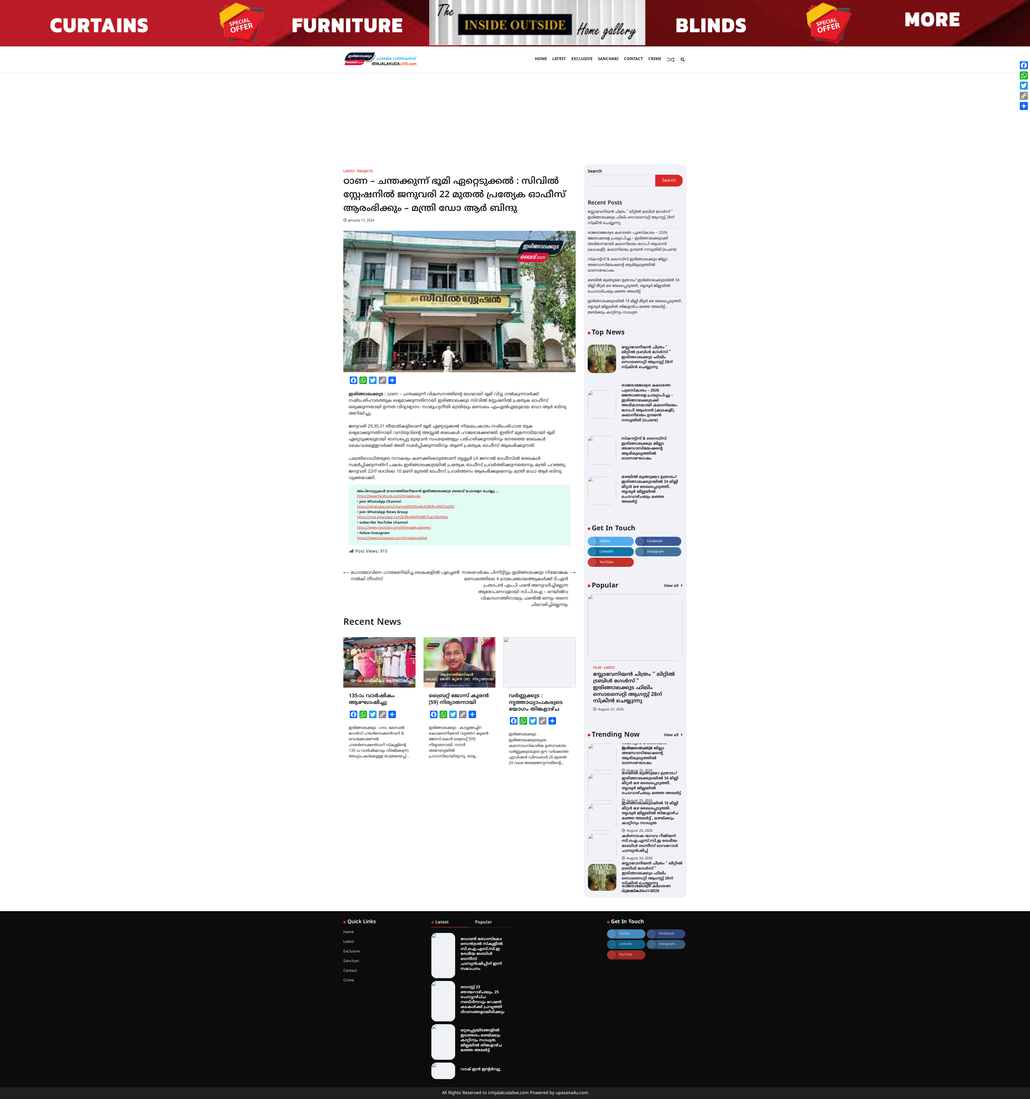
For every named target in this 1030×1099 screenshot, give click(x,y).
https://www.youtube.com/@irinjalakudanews (394, 528)
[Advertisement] (515, 113)
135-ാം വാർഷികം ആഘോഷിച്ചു (372, 699)
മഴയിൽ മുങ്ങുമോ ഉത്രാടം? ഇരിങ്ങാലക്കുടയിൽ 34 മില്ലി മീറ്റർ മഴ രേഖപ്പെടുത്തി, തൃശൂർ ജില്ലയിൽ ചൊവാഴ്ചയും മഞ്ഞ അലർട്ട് (633, 286)
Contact (633, 59)
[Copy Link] (1024, 96)
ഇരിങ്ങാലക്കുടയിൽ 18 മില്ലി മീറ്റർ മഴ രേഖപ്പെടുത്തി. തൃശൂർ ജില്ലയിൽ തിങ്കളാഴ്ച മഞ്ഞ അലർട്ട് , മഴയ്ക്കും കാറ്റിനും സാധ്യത (635, 307)
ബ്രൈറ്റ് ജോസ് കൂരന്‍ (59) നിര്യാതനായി (459, 699)
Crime (654, 59)
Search (595, 171)
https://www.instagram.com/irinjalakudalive (392, 538)
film (597, 668)
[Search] (683, 60)
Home (541, 59)
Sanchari (608, 59)
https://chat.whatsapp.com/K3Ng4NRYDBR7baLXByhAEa (402, 517)
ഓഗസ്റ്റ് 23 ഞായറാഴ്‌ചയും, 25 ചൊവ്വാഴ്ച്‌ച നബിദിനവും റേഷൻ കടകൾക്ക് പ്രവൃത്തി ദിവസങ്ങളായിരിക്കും (483, 999)
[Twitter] (1024, 86)
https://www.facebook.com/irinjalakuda (388, 496)
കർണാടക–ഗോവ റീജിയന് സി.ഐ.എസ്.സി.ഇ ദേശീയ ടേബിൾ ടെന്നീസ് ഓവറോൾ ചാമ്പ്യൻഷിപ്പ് (650, 813)
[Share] (1024, 106)
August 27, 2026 (611, 709)
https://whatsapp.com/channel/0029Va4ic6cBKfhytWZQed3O (405, 507)
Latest (559, 59)
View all (671, 586)
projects (365, 172)
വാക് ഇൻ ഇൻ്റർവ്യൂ (480, 1069)
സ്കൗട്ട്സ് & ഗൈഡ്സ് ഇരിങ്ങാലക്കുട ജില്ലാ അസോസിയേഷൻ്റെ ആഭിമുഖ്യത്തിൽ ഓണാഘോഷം (628, 265)
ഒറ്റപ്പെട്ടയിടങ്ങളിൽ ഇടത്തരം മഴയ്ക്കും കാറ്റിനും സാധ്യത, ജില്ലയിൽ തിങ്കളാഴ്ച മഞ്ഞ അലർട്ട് (481, 1040)
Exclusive (582, 59)
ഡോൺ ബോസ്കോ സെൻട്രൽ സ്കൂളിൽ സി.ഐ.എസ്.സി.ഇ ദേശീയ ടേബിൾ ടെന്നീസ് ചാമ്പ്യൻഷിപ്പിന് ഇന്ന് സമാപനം (482, 954)
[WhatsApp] (1024, 75)
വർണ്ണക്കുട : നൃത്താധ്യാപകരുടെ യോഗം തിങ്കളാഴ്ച (536, 703)
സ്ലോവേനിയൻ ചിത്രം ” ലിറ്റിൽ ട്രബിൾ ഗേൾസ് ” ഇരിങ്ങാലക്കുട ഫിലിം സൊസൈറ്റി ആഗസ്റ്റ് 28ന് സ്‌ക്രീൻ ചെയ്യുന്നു (631, 217)
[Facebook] (1024, 65)
